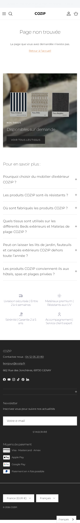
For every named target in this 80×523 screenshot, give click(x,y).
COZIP (14, 507)
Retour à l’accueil (40, 50)
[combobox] (66, 519)
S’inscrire (40, 432)
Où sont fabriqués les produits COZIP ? (35, 208)
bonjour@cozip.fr (14, 363)
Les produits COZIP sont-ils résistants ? (35, 195)
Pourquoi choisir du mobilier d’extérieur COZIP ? (36, 179)
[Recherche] (12, 14)
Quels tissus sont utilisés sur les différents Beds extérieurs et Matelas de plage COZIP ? (36, 226)
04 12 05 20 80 (34, 356)
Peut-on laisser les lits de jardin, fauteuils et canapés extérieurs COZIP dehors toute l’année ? (37, 250)
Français (64, 519)
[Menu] (4, 14)
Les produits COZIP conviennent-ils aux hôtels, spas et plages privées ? (36, 271)
